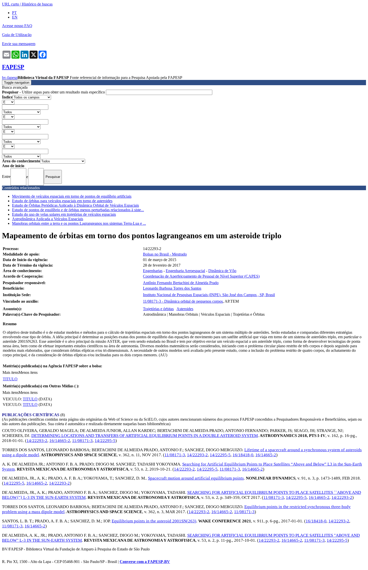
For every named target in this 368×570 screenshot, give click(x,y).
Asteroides (184, 309)
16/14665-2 (59, 440)
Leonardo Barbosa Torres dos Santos (172, 288)
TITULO (10, 379)
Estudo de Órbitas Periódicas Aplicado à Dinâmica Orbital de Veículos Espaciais (75, 205)
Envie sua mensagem (18, 44)
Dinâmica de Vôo (222, 271)
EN (15, 17)
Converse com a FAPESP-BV (145, 561)
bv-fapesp (10, 77)
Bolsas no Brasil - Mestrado (165, 254)
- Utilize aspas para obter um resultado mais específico (54, 92)
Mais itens (11, 372)
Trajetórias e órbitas (158, 309)
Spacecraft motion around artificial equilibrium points (196, 478)
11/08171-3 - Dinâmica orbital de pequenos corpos (183, 301)
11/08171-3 (82, 440)
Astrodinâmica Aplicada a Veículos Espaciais (47, 219)
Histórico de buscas (37, 4)
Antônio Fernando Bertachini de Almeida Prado (181, 283)
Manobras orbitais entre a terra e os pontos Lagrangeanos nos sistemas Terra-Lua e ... (79, 223)
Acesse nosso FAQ (17, 26)
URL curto (10, 4)
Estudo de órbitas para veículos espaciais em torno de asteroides (62, 201)
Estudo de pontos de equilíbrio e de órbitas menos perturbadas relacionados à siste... (78, 210)
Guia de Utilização (17, 35)
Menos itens (28, 372)
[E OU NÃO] (8, 102)
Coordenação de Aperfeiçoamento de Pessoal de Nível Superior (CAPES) (201, 276)
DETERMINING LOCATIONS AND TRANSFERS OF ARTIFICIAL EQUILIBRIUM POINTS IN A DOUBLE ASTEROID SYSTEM (144, 435)
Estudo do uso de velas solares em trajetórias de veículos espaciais (64, 214)
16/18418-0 (243, 454)
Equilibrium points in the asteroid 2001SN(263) (154, 521)
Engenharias (152, 271)
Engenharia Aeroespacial (185, 271)
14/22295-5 (105, 440)
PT (14, 13)
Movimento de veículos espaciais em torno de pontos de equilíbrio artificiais (71, 196)
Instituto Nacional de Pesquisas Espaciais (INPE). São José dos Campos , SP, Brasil (209, 295)
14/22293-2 (37, 440)
